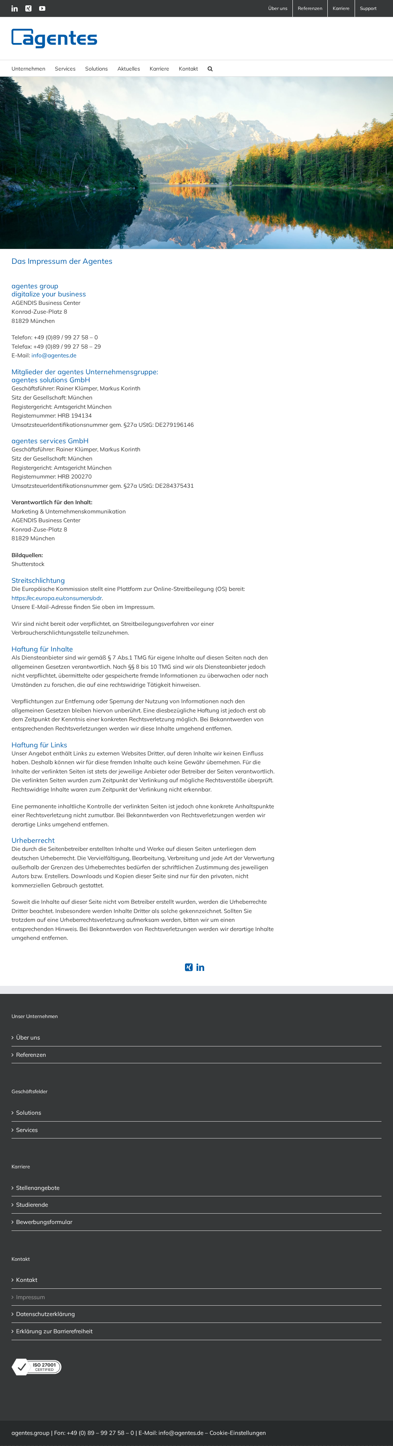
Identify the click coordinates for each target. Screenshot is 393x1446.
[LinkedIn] (15, 8)
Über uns (28, 1037)
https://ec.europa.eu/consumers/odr (57, 598)
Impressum (30, 1297)
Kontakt (26, 1279)
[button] (210, 68)
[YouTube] (42, 8)
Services (27, 1129)
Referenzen (31, 1054)
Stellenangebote (37, 1187)
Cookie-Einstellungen (238, 1432)
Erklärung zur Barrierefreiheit (54, 1331)
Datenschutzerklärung (45, 1314)
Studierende (32, 1204)
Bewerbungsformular (44, 1222)
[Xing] (28, 8)
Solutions (28, 1112)
